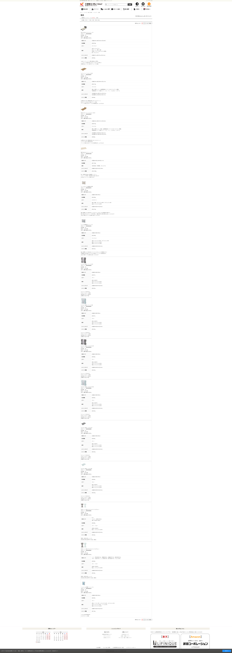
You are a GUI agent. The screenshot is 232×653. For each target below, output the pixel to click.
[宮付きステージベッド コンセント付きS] (84, 108)
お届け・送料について (125, 635)
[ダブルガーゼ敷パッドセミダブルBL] (84, 382)
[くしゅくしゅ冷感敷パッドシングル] (84, 583)
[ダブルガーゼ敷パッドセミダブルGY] (84, 341)
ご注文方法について (125, 634)
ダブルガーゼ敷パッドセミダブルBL (87, 386)
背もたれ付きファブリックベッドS (87, 32)
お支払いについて (107, 637)
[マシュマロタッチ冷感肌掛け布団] (84, 182)
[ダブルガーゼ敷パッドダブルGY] (84, 423)
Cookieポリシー (55, 650)
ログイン (142, 16)
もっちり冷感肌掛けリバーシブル (87, 224)
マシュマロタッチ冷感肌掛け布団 (87, 186)
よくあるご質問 (107, 647)
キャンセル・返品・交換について (125, 637)
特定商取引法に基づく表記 (119, 647)
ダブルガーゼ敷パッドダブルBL (86, 468)
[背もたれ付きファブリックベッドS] (84, 28)
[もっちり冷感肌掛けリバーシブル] (84, 220)
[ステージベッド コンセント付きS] (84, 69)
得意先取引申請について (107, 634)
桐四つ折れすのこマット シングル (87, 152)
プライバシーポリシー (131, 647)
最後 (150, 23)
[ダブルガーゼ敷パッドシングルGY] (84, 260)
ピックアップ (87, 17)
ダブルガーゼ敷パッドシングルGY (87, 264)
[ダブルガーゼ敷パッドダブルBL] (84, 464)
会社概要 (98, 647)
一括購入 (97, 17)
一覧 (90, 17)
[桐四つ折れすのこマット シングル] (84, 148)
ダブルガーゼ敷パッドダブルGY (86, 427)
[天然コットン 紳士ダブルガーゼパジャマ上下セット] (84, 505)
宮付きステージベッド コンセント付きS (88, 112)
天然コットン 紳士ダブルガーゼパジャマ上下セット (90, 509)
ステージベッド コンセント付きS (87, 73)
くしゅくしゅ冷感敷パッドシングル (87, 587)
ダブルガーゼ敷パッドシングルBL (87, 305)
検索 (130, 4)
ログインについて (107, 635)
